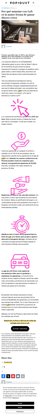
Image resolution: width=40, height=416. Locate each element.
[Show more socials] (23, 376)
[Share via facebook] (3, 376)
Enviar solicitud (20, 328)
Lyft (19, 91)
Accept (20, 403)
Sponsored (5, 8)
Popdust (9, 46)
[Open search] (33, 2)
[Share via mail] (18, 376)
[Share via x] (8, 376)
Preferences (20, 411)
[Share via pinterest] (13, 376)
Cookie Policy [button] (8, 395)
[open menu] (6, 2)
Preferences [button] (15, 397)
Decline (20, 407)
